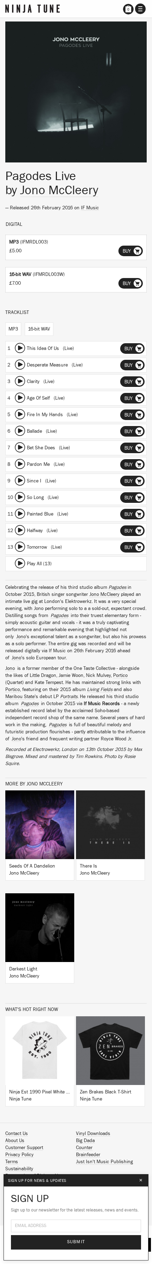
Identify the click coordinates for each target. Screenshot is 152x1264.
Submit (76, 1242)
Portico (120, 675)
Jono (21, 636)
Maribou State (20, 696)
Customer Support (24, 1147)
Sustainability (19, 1168)
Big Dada (85, 1140)
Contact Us (16, 1133)
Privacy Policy (19, 1154)
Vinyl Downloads (93, 1133)
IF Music (90, 207)
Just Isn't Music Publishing (104, 1161)
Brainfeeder (88, 1154)
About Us (14, 1140)
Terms (11, 1161)
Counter (84, 1147)
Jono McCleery (59, 190)
